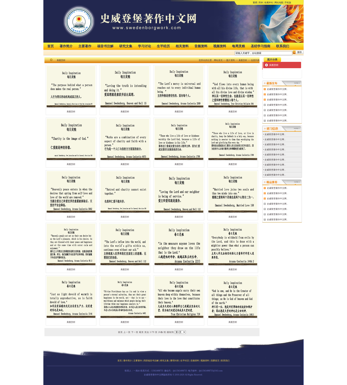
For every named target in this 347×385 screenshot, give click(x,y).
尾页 (141, 332)
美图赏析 (243, 60)
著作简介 (66, 46)
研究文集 (125, 46)
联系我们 (282, 46)
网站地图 (279, 2)
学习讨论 (144, 46)
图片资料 (230, 60)
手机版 (288, 2)
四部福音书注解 (151, 360)
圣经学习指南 (260, 46)
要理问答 (174, 360)
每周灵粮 (238, 46)
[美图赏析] (71, 107)
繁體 (255, 2)
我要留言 (215, 360)
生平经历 (163, 46)
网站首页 (218, 60)
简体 (261, 2)
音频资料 (200, 46)
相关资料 (182, 46)
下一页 (134, 332)
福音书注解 (105, 46)
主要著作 (84, 46)
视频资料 (219, 46)
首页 (50, 46)
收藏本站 (268, 2)
